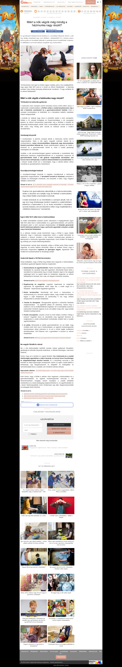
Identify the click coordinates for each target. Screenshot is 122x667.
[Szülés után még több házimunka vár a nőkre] (33, 505)
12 (74, 11)
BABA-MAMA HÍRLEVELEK (75, 2)
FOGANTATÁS (25, 6)
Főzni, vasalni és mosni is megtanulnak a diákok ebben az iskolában (61, 491)
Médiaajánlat (34, 651)
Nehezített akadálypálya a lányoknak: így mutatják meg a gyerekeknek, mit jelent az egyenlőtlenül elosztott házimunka (33, 620)
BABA (41, 6)
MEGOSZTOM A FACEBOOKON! (48, 405)
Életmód (51, 17)
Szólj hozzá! (38, 31)
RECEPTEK (86, 6)
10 (68, 11)
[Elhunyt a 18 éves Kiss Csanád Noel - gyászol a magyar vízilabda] (89, 174)
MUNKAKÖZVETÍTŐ (49, 2)
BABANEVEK (94, 6)
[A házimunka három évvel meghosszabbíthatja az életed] (61, 634)
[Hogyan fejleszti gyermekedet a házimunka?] (33, 556)
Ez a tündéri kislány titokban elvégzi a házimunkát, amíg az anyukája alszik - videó (34, 491)
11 (71, 11)
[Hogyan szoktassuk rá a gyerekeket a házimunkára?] (33, 634)
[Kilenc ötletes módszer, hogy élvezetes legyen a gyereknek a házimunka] (33, 582)
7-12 (97, 11)
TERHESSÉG (34, 6)
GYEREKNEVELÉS (49, 6)
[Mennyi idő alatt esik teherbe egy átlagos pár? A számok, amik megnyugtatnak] (89, 199)
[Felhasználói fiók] (98, 1)
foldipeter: (83, 330)
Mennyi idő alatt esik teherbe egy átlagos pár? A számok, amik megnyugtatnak (89, 210)
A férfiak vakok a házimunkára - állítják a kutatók (61, 517)
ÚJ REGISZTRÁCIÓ (59, 432)
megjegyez (34, 434)
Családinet (40, 29)
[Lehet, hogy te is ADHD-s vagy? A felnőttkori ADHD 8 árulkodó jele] (89, 96)
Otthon (58, 17)
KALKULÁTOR (61, 2)
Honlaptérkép (64, 651)
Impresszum (24, 651)
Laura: (84, 340)
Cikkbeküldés (83, 651)
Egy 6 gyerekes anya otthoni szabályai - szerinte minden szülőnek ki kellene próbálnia (34, 542)
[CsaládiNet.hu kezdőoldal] (26, 2)
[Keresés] (101, 1)
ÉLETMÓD (70, 6)
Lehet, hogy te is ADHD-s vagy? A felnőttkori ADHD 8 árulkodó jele (89, 107)
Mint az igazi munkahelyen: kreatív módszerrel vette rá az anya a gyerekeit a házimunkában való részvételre (61, 543)
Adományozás (93, 651)
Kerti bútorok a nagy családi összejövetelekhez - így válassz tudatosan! (47, 456)
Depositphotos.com (27, 401)
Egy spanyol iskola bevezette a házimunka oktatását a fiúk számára (61, 568)
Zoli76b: (82, 333)
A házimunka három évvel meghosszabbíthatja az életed (61, 645)
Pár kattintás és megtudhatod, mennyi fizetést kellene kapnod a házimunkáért (61, 619)
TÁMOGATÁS (91, 2)
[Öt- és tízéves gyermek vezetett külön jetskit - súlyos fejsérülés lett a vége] (89, 148)
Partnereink (73, 651)
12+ (100, 11)
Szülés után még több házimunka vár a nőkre (33, 516)
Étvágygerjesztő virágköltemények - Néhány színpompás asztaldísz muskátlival (49, 448)
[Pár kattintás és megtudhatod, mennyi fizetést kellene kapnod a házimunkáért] (61, 608)
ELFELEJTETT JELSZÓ (59, 428)
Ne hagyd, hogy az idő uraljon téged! (61, 593)
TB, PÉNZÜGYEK (60, 6)
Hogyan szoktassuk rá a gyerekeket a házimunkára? (34, 645)
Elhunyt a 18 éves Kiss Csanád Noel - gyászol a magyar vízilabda (89, 185)
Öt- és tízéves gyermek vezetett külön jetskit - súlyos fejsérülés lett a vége (89, 159)
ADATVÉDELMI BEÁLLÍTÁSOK (61, 665)
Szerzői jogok (54, 651)
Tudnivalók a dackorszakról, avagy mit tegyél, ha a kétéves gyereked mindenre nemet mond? (89, 262)
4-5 (91, 11)
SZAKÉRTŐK (37, 2)
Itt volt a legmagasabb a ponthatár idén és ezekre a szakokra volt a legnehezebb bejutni (89, 82)
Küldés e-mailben (54, 31)
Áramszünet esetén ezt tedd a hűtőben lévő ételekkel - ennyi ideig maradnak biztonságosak (89, 237)
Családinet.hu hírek (39, 17)
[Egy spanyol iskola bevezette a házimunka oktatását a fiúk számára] (61, 556)
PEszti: (79, 335)
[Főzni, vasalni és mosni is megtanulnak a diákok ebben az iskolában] (61, 479)
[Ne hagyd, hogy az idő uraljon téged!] (61, 582)
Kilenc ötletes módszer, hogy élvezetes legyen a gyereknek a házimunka (34, 594)
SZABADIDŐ (78, 6)
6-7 (94, 11)
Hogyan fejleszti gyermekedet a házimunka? (33, 567)
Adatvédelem (44, 651)
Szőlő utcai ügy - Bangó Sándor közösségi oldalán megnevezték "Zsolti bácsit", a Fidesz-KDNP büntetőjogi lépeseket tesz (89, 134)
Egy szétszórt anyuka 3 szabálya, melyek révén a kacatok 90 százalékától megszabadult (89, 308)
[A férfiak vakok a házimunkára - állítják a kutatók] (61, 505)
